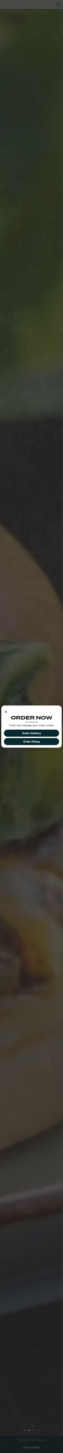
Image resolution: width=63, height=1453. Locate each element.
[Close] (6, 711)
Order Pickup (31, 741)
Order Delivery (31, 733)
